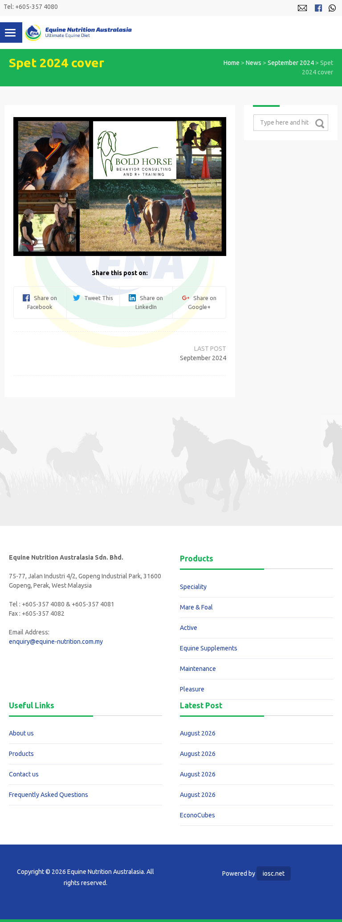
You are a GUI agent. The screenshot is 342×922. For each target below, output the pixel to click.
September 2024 (291, 62)
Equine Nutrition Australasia (78, 32)
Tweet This (96, 298)
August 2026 (198, 733)
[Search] (319, 123)
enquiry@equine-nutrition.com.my (56, 641)
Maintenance (198, 668)
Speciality (193, 586)
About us (21, 733)
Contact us (24, 774)
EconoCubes (197, 815)
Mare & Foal (196, 607)
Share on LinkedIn (149, 302)
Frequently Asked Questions (48, 794)
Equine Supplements (208, 648)
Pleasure (192, 689)
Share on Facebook (42, 302)
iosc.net (274, 873)
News (253, 62)
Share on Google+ (202, 302)
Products (21, 753)
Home (232, 62)
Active (188, 627)
